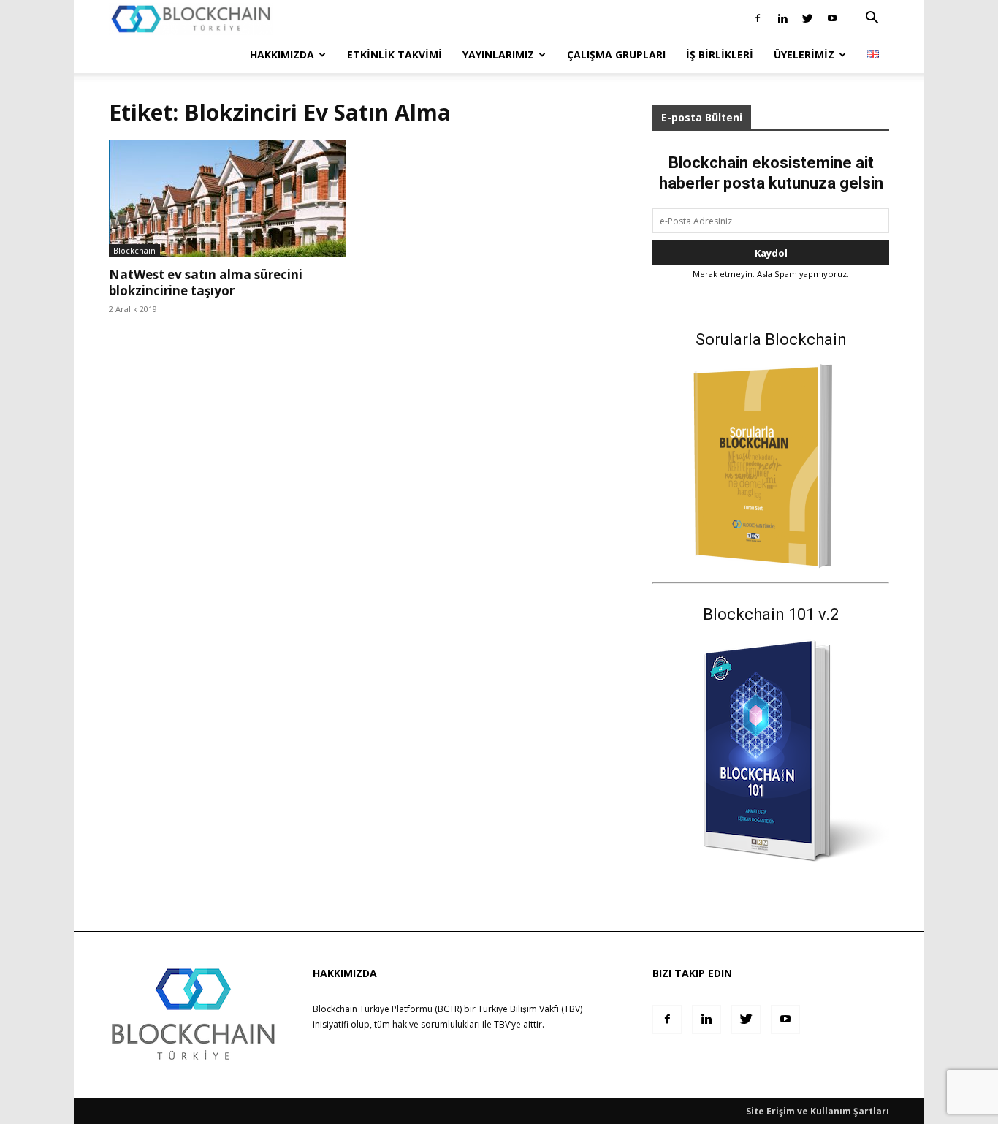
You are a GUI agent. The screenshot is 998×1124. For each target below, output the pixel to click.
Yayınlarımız (498, 54)
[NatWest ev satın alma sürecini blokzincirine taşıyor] (227, 198)
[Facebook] (758, 18)
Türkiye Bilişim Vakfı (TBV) (530, 1009)
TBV (502, 1024)
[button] (871, 19)
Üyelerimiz (804, 54)
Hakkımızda (282, 54)
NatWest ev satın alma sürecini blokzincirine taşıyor (205, 282)
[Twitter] (807, 18)
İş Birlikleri (719, 54)
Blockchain (134, 250)
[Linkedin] (782, 18)
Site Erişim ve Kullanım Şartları (817, 1111)
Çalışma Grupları (616, 54)
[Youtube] (832, 18)
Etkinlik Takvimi (394, 54)
